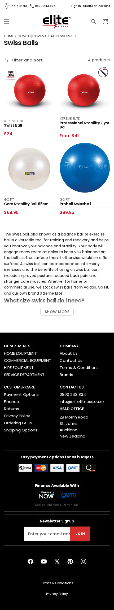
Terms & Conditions (79, 367)
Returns (11, 408)
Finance (11, 401)
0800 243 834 (45, 6)
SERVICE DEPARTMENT (24, 374)
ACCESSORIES (62, 36)
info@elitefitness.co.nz (82, 401)
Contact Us (71, 360)
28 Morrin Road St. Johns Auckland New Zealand (74, 426)
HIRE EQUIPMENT (19, 367)
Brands (66, 374)
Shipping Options (20, 430)
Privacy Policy (17, 416)
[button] (6, 21)
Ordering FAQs (18, 423)
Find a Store (18, 6)
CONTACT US (72, 387)
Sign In (76, 6)
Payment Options (21, 394)
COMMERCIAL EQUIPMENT (27, 360)
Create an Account (96, 6)
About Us (69, 353)
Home (9, 36)
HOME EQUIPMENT (32, 36)
